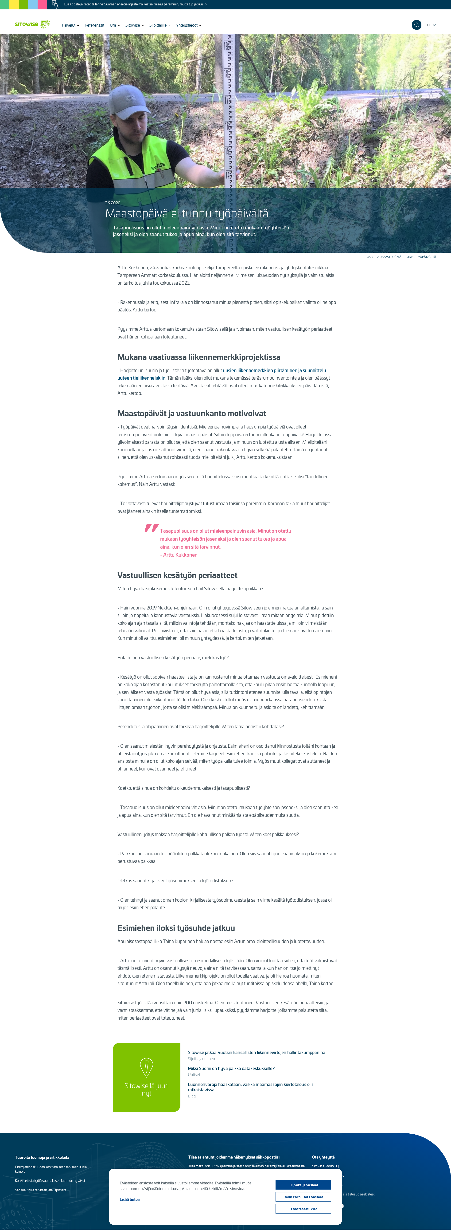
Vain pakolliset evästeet (304, 1197)
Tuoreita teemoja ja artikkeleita (42, 1157)
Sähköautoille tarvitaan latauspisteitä (40, 1190)
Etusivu (369, 257)
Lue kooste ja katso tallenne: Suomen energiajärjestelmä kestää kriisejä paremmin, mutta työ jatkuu (133, 4)
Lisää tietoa (130, 1199)
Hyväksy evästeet (304, 1185)
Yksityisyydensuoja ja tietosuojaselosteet (345, 1194)
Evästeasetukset (304, 1208)
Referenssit (94, 25)
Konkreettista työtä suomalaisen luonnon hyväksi (50, 1180)
